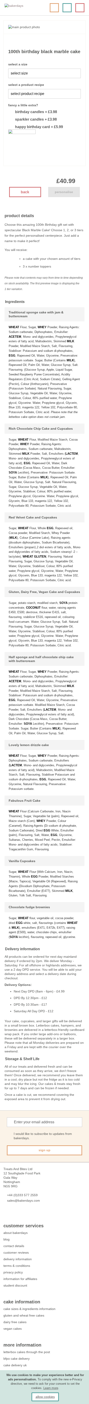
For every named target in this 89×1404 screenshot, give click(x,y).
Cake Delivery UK (15, 1365)
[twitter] (14, 1214)
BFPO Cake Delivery (16, 1358)
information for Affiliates (20, 1279)
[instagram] (30, 1214)
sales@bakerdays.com (23, 1200)
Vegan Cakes (12, 1328)
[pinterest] (22, 1214)
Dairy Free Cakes (14, 1322)
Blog (6, 1239)
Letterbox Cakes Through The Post (26, 1352)
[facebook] (5, 1214)
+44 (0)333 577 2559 (22, 1195)
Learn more (50, 1388)
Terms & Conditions (16, 1266)
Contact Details (13, 1246)
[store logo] (22, 8)
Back (25, 192)
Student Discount (15, 1285)
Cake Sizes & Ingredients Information (29, 1309)
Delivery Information (17, 1259)
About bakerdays (15, 1233)
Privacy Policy (13, 1272)
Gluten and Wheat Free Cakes (23, 1315)
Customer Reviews (16, 1252)
